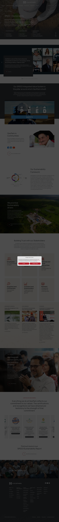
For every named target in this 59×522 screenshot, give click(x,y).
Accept (24, 263)
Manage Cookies (35, 263)
